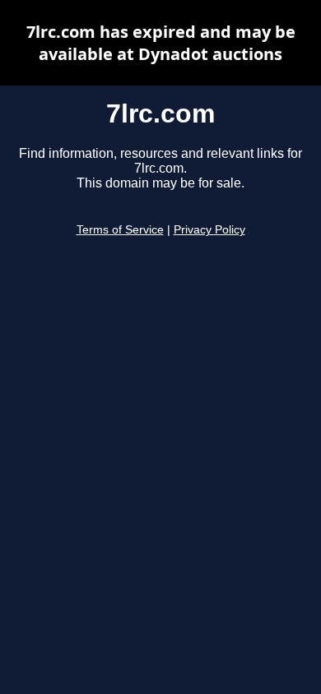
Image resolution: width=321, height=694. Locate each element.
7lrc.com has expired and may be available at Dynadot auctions (160, 43)
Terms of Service (120, 230)
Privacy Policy (209, 230)
